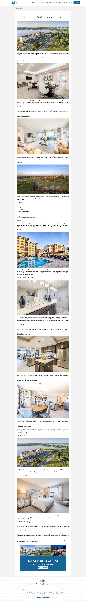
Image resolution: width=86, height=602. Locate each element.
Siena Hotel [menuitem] (65, 2)
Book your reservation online (21, 540)
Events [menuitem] (53, 2)
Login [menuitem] (76, 2)
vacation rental (42, 196)
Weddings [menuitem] (58, 2)
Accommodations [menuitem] (52, 586)
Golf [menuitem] (47, 2)
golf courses (49, 469)
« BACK (18, 13)
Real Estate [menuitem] (34, 2)
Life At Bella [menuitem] (31, 586)
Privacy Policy (43, 595)
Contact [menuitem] (71, 2)
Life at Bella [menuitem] (41, 2)
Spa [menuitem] (50, 2)
